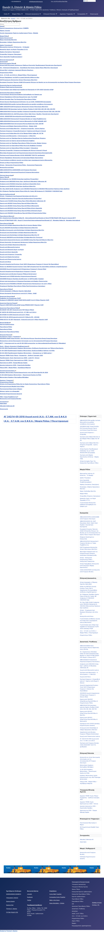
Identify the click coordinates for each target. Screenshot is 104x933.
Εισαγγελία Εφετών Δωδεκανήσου (10, 85)
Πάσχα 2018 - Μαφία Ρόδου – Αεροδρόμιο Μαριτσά (15, 367)
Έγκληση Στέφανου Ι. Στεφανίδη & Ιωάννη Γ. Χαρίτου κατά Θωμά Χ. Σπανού (23, 131)
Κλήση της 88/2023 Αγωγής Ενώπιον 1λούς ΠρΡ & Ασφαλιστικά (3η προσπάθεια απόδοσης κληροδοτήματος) (33, 266)
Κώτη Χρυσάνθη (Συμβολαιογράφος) (11, 56)
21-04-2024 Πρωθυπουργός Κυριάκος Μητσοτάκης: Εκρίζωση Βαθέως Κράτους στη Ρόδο (27, 350)
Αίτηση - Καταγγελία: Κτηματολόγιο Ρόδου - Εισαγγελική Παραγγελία (21, 165)
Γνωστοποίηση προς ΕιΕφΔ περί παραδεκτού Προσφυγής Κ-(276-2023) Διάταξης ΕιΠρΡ (26, 89)
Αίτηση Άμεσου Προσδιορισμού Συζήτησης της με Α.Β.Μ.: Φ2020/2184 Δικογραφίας (25, 102)
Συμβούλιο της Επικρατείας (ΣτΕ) (10, 298)
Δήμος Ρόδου (76, 921)
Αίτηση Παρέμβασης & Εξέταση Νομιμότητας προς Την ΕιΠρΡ (18, 97)
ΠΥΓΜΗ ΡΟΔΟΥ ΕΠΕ (12, 912)
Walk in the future (54, 900)
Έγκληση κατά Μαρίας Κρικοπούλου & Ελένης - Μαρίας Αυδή (18, 126)
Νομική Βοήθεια (5, 322)
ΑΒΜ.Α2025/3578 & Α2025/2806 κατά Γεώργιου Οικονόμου (18, 170)
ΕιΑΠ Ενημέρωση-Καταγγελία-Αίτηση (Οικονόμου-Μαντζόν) (18, 80)
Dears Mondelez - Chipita (56, 903)
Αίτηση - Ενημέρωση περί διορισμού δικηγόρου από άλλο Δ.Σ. (19, 196)
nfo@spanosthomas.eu (36, 1)
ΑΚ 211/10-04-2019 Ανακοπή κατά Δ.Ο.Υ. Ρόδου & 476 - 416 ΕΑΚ (19, 317)
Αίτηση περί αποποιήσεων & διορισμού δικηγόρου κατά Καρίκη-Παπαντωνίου (23, 281)
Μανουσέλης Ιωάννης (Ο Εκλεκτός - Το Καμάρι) (14, 47)
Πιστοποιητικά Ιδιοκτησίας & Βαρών (11, 389)
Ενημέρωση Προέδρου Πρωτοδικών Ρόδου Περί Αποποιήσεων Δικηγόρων (22, 286)
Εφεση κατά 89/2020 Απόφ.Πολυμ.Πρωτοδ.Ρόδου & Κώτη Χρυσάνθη (21, 208)
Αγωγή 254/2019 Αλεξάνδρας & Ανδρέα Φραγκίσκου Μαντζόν (19, 227)
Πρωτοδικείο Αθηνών (6, 216)
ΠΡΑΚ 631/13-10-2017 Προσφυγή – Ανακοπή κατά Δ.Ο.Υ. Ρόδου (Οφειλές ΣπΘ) (24, 319)
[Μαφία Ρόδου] (22, 14)
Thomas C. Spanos (11, 908)
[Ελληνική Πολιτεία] (56, 14)
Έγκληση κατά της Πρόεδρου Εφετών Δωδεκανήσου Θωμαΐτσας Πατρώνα (23, 138)
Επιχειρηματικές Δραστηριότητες (81, 925)
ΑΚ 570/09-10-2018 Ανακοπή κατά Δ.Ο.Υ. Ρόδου (15, 314)
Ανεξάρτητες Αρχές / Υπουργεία (10, 336)
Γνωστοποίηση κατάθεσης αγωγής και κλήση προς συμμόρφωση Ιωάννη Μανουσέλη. (26, 160)
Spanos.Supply (10, 901)
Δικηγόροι (75, 911)
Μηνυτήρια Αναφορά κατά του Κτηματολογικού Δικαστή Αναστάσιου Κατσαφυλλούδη (26, 153)
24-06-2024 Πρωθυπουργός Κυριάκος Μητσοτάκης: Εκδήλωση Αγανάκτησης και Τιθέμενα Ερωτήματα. (32, 348)
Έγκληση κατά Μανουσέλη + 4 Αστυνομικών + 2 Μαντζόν (18, 136)
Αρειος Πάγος (4, 177)
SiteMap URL (96, 905)
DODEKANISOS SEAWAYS (13, 894)
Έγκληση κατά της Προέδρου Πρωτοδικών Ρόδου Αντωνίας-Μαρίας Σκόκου (23, 143)
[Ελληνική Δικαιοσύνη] (40, 14)
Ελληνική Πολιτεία (49, 14)
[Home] (8, 14)
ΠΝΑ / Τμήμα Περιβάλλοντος (9, 397)
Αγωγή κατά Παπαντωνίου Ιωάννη (10, 259)
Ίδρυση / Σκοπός (5, 30)
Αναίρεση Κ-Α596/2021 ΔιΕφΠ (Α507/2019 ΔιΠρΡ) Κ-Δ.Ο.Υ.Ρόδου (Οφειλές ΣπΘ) (24, 300)
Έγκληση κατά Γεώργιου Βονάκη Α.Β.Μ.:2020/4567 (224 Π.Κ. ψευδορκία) (22, 155)
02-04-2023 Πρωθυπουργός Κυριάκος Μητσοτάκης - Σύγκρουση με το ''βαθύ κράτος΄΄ (26, 353)
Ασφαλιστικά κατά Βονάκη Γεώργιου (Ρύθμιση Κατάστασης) (18, 274)
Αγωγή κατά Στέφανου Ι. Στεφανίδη (11, 254)
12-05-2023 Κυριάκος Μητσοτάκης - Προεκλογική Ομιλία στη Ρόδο (20, 375)
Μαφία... (74, 923)
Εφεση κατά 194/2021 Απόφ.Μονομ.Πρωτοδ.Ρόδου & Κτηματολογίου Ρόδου (23, 213)
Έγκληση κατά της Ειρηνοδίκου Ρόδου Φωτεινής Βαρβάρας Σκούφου (21, 145)
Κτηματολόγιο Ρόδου (6, 72)
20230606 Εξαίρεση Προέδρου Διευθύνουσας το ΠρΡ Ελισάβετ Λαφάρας (22, 279)
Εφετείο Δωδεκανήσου (7, 194)
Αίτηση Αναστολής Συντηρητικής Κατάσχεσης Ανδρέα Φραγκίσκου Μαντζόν (23, 242)
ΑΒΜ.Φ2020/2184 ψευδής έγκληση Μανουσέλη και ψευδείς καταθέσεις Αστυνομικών (26, 104)
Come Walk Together (55, 894)
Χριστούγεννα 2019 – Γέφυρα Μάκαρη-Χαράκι (13, 362)
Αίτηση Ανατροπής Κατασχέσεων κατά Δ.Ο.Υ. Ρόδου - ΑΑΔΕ (18, 293)
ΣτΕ (73, 904)
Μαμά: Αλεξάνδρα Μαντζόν (8, 39)
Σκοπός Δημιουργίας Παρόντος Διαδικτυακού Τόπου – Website (19, 33)
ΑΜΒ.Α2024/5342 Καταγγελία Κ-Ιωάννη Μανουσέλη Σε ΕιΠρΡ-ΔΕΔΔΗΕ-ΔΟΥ (23, 121)
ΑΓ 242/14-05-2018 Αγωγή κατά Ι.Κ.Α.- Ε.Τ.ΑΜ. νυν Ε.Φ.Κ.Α (18, 312)
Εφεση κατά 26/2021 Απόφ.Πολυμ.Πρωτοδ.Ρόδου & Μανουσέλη (19, 206)
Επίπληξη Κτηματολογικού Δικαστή (11, 393)
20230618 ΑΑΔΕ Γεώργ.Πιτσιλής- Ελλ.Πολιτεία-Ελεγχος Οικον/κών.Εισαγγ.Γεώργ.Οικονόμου (28, 338)
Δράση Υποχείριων (6, 45)
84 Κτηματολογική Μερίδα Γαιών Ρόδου (12, 386)
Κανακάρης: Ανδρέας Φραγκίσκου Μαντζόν (13, 42)
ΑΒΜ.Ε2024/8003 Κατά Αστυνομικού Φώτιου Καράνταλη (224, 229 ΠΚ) (22, 123)
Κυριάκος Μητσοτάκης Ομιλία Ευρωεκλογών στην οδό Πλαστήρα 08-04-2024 (24, 372)
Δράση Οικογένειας (6, 38)
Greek (86, 0)
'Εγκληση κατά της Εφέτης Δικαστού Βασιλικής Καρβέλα (17, 140)
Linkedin (29, 894)
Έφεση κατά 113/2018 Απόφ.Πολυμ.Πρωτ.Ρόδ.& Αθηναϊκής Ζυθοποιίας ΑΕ (23, 201)
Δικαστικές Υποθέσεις (78, 908)
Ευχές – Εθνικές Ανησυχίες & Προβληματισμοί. (14, 346)
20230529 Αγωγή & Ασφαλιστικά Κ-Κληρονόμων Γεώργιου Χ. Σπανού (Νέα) (23, 269)
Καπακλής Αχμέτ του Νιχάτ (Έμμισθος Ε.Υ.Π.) (14, 49)
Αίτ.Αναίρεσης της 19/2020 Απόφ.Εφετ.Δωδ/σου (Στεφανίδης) (19, 179)
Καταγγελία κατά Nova (7, 167)
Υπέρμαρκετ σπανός (12, 897)
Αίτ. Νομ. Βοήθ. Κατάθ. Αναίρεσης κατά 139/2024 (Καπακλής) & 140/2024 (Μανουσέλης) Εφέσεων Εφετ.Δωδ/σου (34, 188)
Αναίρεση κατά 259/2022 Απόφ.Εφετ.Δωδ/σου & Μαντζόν (18, 186)
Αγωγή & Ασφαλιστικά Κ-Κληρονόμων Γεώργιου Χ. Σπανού (18, 271)
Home (6, 14)
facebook (30, 897)
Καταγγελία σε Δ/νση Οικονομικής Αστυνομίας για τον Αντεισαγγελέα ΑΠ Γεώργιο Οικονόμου (28, 341)
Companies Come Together (57, 897)
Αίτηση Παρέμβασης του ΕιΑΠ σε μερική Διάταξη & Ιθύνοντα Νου (19, 77)
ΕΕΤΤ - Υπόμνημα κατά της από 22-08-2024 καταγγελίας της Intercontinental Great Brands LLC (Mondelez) (33, 343)
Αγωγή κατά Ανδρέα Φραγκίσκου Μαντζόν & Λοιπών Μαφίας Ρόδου (20, 225)
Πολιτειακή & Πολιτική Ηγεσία (80, 882)
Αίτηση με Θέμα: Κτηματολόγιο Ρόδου (11, 162)
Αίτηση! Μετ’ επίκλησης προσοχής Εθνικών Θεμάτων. (16, 70)
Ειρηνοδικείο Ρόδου (6, 289)
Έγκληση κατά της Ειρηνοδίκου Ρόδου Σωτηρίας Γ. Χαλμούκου (19, 148)
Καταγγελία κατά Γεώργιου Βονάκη (10, 398)
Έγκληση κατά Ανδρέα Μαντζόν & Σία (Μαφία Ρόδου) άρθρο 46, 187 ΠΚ (21, 133)
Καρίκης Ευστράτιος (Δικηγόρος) (10, 52)
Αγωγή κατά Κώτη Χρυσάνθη (9, 252)
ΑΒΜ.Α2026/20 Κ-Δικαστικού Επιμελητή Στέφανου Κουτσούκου (19, 172)
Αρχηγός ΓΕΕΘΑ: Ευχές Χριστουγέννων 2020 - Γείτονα (16, 360)
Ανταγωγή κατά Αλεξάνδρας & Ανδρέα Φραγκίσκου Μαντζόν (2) (19, 235)
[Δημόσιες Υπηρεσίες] (74, 14)
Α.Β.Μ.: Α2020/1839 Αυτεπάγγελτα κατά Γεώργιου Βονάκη (18, 116)
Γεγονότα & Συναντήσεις (7, 370)
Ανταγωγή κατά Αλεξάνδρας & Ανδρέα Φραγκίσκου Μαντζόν (18, 232)
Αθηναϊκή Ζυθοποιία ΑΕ (7, 406)
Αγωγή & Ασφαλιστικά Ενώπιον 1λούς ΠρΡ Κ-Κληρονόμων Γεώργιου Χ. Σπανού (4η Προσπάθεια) (29, 264)
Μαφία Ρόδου (16, 14)
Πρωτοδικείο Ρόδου (6, 223)
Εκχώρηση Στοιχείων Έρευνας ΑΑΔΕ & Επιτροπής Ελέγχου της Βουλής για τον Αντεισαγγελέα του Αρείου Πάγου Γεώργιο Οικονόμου (40, 82)
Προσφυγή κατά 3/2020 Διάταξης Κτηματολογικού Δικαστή (18, 276)
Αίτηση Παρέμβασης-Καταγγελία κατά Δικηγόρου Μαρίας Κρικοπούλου (21, 157)
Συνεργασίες (82, 14)
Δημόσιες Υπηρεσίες (66, 14)
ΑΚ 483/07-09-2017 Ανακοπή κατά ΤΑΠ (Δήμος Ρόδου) (17, 310)
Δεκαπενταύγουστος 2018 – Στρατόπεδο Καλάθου (15, 365)
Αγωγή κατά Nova (5, 261)
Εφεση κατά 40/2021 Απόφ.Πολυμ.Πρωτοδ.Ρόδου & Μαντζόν (18, 203)
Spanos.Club (9, 905)
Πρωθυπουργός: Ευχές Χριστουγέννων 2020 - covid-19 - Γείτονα (19, 358)
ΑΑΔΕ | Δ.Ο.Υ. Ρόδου (78, 913)
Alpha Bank (3, 403)
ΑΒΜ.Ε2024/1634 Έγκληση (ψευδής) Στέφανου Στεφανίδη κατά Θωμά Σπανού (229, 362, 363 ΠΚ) (30, 111)
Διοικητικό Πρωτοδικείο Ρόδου (9, 308)
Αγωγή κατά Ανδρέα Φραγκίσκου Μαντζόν (13, 244)
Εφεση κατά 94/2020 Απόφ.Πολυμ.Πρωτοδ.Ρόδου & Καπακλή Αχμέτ (21, 210)
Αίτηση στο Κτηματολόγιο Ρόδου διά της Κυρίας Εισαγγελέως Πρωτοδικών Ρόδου (25, 384)
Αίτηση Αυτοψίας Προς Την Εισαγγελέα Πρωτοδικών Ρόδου (18, 99)
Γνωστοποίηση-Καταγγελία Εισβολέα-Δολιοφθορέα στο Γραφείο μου (21, 94)
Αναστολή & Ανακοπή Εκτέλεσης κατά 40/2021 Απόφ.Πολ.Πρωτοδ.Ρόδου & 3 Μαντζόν (26, 240)
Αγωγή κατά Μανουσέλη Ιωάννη (10, 247)
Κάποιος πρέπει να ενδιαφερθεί (9, 391)
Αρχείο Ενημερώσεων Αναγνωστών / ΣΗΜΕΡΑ (14, 28)
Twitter (29, 900)
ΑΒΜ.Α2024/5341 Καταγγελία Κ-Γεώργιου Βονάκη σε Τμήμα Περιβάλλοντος (23, 119)
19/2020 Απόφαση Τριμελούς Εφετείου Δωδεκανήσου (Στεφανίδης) (21, 198)
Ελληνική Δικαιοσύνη (32, 14)
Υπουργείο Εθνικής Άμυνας (80, 887)
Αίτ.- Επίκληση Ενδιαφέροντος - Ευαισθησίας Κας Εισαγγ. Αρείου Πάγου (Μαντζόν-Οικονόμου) (29, 67)
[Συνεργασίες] (86, 14)
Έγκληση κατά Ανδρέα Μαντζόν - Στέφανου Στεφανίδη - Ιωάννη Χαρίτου (22, 128)
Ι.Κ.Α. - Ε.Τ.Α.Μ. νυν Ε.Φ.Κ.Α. (80, 916)
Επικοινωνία (94, 14)
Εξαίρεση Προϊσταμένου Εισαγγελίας (11, 87)
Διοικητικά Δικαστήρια (7, 296)
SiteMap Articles (97, 902)
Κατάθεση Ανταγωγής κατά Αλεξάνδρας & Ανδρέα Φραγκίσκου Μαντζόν (22, 230)
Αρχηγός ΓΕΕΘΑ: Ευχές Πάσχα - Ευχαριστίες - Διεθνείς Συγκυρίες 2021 (21, 355)
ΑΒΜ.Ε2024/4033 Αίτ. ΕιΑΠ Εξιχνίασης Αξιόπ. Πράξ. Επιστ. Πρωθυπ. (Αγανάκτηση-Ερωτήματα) (29, 114)
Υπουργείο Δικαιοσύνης (79, 884)
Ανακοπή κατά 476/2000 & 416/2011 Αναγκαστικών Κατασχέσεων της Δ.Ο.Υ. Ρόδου (25, 283)
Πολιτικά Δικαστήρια (6, 175)
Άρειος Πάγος (76, 889)
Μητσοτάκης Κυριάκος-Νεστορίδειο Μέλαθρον (14, 377)
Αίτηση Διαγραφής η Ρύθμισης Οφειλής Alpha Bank (15, 291)
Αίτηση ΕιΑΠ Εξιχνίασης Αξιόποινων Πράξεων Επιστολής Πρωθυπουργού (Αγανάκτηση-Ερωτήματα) (31, 65)
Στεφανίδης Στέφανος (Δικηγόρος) (10, 54)
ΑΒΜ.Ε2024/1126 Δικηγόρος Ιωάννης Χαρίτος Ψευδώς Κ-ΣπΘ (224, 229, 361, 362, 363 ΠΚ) (27, 109)
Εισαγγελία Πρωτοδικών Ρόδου (9, 92)
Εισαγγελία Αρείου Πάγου (7, 63)
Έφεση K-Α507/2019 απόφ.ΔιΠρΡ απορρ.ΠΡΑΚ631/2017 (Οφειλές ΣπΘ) (22, 305)
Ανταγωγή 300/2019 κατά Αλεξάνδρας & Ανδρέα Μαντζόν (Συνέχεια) (21, 237)
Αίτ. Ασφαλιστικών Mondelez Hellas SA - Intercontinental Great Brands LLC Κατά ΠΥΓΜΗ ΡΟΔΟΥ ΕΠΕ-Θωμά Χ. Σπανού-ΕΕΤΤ (38, 218)
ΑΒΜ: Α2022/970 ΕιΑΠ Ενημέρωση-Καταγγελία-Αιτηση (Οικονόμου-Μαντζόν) (24, 106)
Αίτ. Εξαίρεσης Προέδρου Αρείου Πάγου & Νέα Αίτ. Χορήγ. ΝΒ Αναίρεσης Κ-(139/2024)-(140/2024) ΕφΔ (31, 191)
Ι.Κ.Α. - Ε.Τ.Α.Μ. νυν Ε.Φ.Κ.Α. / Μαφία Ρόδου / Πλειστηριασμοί (18, 75)
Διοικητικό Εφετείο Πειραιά (8, 303)
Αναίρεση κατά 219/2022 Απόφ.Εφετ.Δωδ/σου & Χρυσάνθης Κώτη (20, 184)
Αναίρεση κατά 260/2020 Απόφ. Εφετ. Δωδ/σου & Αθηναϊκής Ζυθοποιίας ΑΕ (23, 181)
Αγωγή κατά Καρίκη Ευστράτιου (9, 257)
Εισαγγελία (3, 61)
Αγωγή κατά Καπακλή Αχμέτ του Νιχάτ (12, 249)
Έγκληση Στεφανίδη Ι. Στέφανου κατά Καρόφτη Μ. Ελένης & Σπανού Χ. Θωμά (23, 150)
